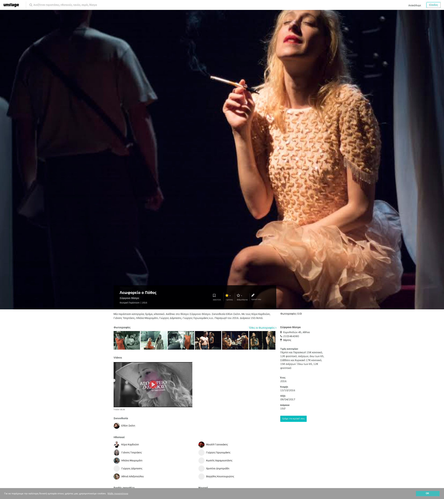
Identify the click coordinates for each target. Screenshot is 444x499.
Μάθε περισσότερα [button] (118, 493)
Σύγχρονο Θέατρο (290, 327)
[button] (415, 5)
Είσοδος (433, 5)
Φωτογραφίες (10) (291, 313)
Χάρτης (287, 340)
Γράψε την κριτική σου (293, 418)
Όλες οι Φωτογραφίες (262, 327)
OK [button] (427, 493)
